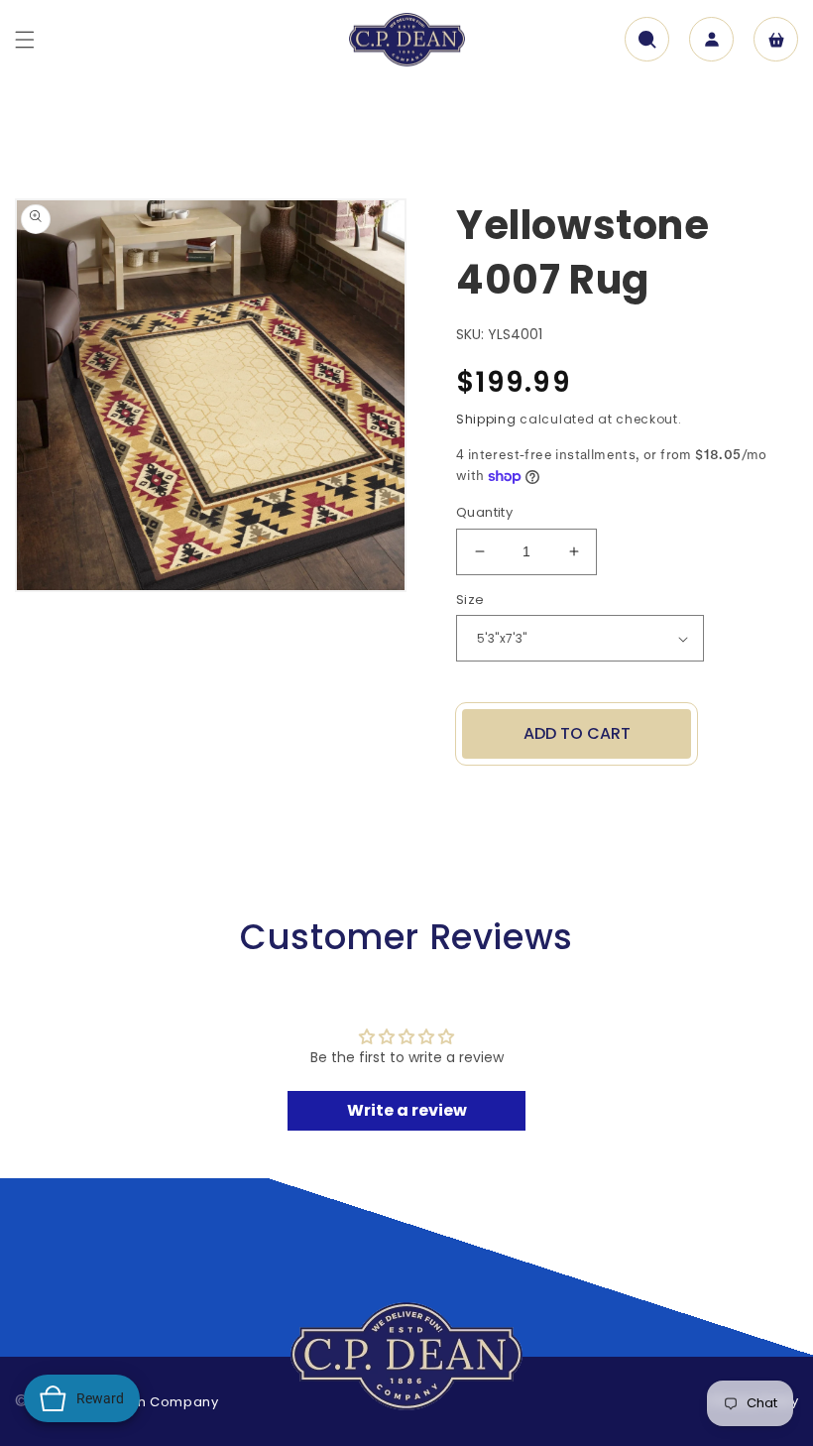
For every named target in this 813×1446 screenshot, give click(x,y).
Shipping (486, 419)
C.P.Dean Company (150, 1401)
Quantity (484, 512)
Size (470, 599)
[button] (25, 39)
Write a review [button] (407, 1110)
